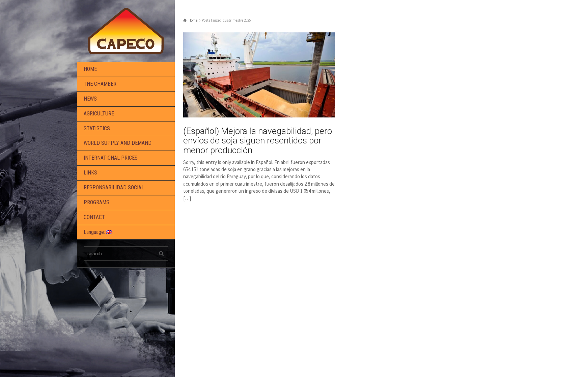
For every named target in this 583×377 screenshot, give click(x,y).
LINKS (90, 172)
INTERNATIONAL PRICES (111, 158)
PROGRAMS (96, 202)
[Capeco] (125, 30)
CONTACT (94, 217)
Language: (95, 232)
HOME (90, 69)
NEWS (90, 99)
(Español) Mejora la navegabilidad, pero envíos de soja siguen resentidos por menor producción (257, 140)
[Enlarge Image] (259, 74)
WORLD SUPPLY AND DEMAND (117, 143)
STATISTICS (97, 128)
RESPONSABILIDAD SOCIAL (114, 187)
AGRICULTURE (99, 113)
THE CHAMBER (100, 84)
